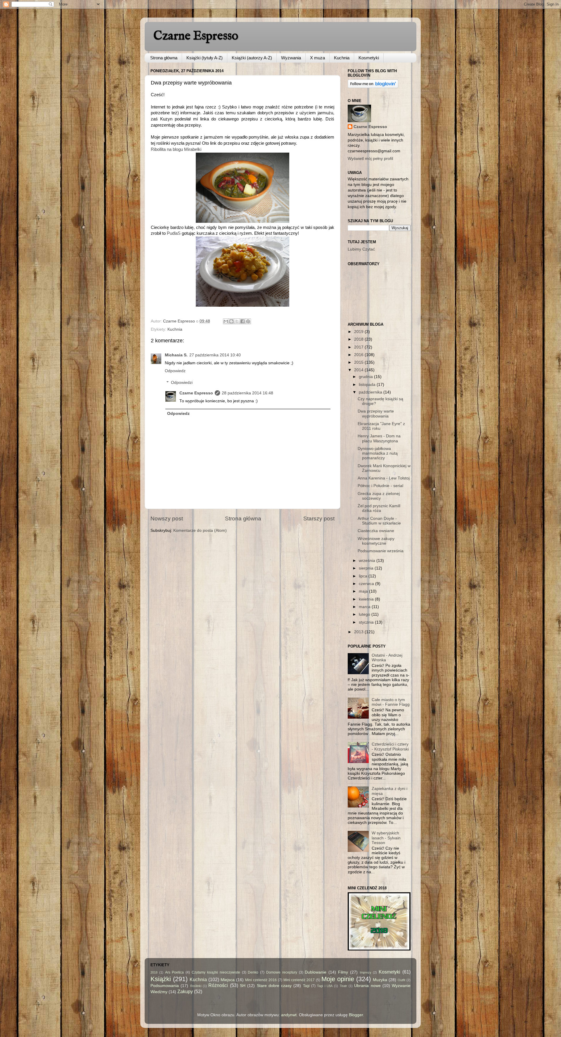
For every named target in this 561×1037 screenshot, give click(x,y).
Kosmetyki (369, 57)
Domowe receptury (281, 972)
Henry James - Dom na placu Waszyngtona (379, 438)
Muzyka (380, 980)
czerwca (367, 584)
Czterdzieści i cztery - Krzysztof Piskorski (390, 746)
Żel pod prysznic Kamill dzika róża (379, 508)
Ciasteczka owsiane (376, 531)
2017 (359, 347)
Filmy (343, 972)
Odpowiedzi (182, 382)
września (367, 560)
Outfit (401, 980)
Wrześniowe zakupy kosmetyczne (376, 541)
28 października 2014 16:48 (247, 393)
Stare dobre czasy (274, 985)
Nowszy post (166, 518)
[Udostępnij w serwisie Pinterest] (248, 321)
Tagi (306, 986)
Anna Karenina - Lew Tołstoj (384, 478)
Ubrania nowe (367, 985)
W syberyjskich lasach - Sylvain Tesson (386, 838)
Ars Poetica (174, 972)
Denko (253, 972)
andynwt (289, 1015)
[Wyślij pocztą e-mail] (226, 321)
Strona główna (163, 57)
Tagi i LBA (325, 986)
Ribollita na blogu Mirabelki (176, 149)
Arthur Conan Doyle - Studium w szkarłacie (379, 520)
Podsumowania (164, 985)
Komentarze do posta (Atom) (200, 530)
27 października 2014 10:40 (215, 355)
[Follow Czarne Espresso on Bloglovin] (373, 86)
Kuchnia (341, 57)
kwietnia (367, 599)
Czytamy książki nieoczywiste (216, 972)
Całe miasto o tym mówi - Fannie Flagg (391, 702)
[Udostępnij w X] (237, 321)
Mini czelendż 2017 (299, 980)
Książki (160, 979)
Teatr (343, 986)
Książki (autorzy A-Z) (252, 57)
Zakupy (185, 991)
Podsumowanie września (381, 551)
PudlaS (174, 233)
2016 (359, 355)
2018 (359, 339)
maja (364, 591)
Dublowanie (315, 972)
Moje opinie (337, 979)
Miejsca (228, 980)
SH (242, 985)
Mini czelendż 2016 (261, 980)
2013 (359, 632)
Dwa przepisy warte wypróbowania (376, 413)
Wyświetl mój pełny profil (370, 158)
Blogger (356, 1015)
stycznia (367, 622)
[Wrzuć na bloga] (231, 321)
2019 (359, 331)
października (371, 392)
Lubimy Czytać (361, 249)
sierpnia (367, 568)
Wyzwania (291, 57)
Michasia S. (176, 355)
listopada (368, 384)
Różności (218, 985)
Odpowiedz (175, 371)
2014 (359, 370)
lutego (365, 614)
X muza (317, 57)
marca (365, 607)
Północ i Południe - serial (380, 486)
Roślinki (195, 986)
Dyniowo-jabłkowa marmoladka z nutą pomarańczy (378, 453)
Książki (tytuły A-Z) (204, 57)
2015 (359, 362)
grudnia (366, 377)
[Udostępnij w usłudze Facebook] (242, 321)
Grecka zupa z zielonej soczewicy (379, 496)
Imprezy (365, 972)
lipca (363, 576)
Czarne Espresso (195, 36)
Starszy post (319, 518)
